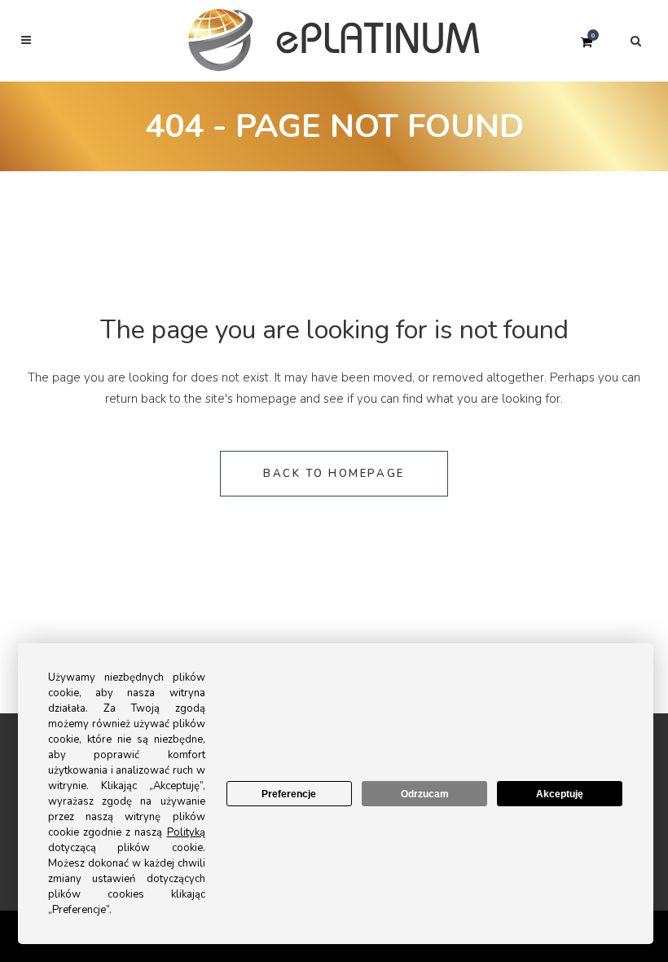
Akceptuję (559, 794)
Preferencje (288, 794)
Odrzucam (425, 794)
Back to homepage (334, 473)
